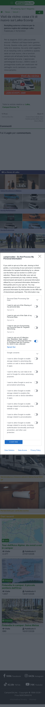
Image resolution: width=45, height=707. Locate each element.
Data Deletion (9, 450)
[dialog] (22, 354)
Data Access (22, 450)
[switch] (36, 306)
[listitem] (22, 300)
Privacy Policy (36, 450)
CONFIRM (13, 442)
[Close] (40, 257)
